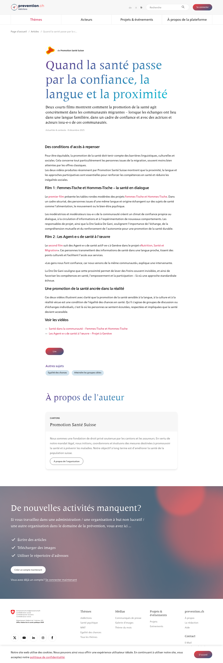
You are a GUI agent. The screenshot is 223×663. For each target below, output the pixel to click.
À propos (189, 617)
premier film (56, 196)
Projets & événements (136, 19)
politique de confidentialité (47, 657)
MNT (83, 627)
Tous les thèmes (88, 636)
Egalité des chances (57, 372)
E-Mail (188, 642)
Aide (187, 627)
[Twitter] (15, 638)
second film (55, 245)
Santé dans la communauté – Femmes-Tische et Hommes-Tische (88, 328)
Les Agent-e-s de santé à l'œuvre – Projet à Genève (80, 333)
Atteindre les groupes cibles (87, 372)
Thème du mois (123, 627)
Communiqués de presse (128, 617)
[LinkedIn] (33, 638)
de (130, 7)
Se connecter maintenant (61, 579)
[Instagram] (43, 638)
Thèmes (36, 19)
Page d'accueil (19, 31)
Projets (153, 621)
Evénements (156, 626)
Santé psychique (89, 622)
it (136, 7)
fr (141, 7)
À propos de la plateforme (187, 19)
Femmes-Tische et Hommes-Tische (146, 196)
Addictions (86, 617)
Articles (35, 31)
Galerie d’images (124, 622)
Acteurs (86, 19)
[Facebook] (52, 638)
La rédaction (191, 622)
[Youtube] (24, 638)
